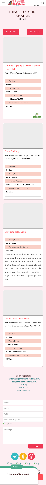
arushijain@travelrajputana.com (24, 378)
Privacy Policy (23, 390)
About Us (23, 387)
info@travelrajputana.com (24, 381)
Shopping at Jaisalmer (15, 231)
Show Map (35, 31)
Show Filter (11, 31)
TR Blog (23, 384)
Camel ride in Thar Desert (17, 318)
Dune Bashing (12, 151)
